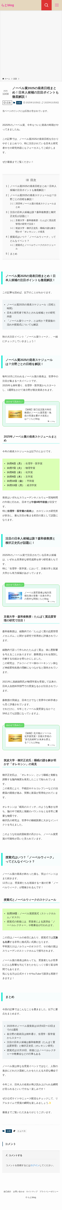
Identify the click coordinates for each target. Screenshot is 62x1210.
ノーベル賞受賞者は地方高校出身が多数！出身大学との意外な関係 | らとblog (37, 595)
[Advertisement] (31, 44)
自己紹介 (7, 1191)
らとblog (7, 5)
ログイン (34, 1165)
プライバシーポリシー (48, 1191)
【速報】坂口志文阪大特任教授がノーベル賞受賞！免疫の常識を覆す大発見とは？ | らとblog (37, 414)
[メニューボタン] (57, 5)
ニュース (21, 1131)
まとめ (13, 253)
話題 (19, 103)
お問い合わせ (18, 1191)
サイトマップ (32, 1191)
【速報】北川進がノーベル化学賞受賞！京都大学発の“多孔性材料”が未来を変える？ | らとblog (37, 738)
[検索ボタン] (46, 5)
